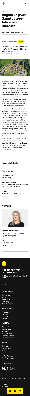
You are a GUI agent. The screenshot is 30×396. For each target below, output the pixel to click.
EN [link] (27, 3)
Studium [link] (4, 297)
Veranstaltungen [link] (7, 304)
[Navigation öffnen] (20, 391)
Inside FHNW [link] (6, 348)
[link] (7, 3)
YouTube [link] (5, 316)
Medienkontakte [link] (7, 338)
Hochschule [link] (6, 295)
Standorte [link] (5, 331)
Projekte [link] (5, 11)
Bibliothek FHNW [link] (8, 333)
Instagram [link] (5, 314)
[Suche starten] (15, 391)
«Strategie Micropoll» (18, 109)
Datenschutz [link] (5, 382)
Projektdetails (13, 41)
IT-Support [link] (5, 346)
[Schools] (9, 391)
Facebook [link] (5, 312)
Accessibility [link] (5, 386)
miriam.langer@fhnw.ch (9, 247)
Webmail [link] (5, 350)
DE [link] (25, 3)
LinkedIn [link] (5, 319)
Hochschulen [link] (6, 329)
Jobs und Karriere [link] (8, 336)
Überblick (5, 41)
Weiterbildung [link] (6, 299)
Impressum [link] (5, 384)
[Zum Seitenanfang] (4, 263)
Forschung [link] (5, 302)
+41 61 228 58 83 (8, 243)
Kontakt (21, 41)
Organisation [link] (6, 327)
